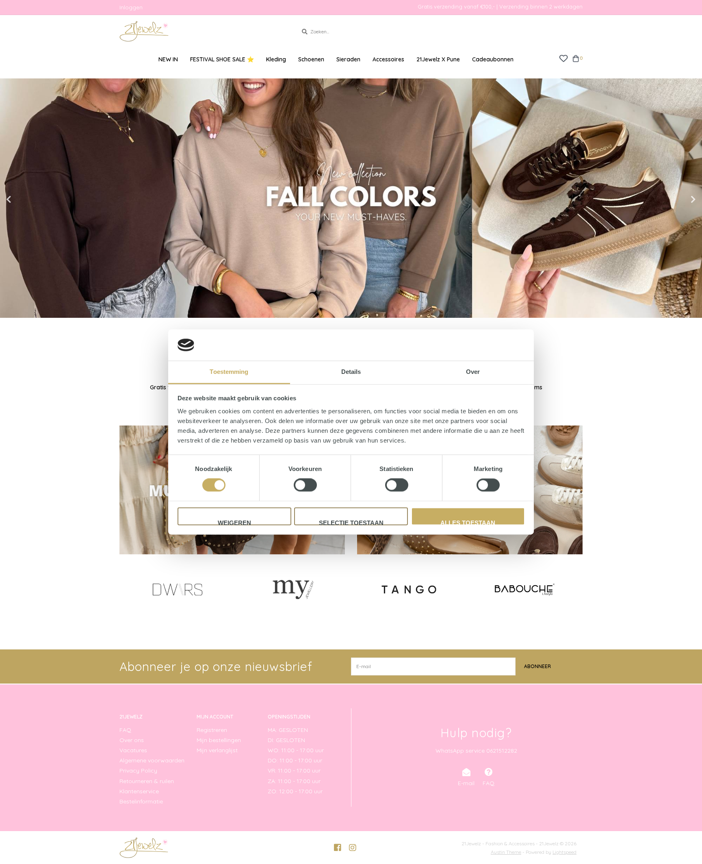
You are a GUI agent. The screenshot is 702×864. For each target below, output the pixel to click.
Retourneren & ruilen (146, 781)
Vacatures (133, 750)
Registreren (212, 730)
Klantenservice (139, 791)
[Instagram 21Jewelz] (353, 848)
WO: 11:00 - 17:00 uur (296, 750)
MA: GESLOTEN (288, 730)
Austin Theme (506, 852)
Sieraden (348, 59)
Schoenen (311, 59)
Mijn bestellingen (219, 740)
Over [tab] (473, 371)
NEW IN (168, 59)
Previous (26, 199)
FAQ (125, 730)
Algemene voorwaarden (151, 760)
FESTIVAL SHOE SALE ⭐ (222, 59)
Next (675, 199)
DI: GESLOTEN (286, 740)
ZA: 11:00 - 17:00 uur (294, 781)
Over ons (131, 740)
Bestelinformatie (141, 801)
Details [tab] (351, 371)
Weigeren (234, 522)
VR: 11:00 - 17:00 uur (294, 770)
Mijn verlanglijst (217, 750)
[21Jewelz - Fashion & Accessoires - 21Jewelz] (202, 31)
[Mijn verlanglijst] (563, 58)
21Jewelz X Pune (438, 59)
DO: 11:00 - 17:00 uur (295, 760)
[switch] (305, 485)
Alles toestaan (467, 522)
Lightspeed (564, 852)
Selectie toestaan (351, 522)
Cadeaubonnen (493, 59)
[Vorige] (124, 589)
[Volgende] (578, 589)
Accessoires (388, 59)
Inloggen (131, 7)
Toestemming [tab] (229, 371)
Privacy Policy (138, 770)
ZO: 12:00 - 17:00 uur (295, 791)
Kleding (276, 59)
